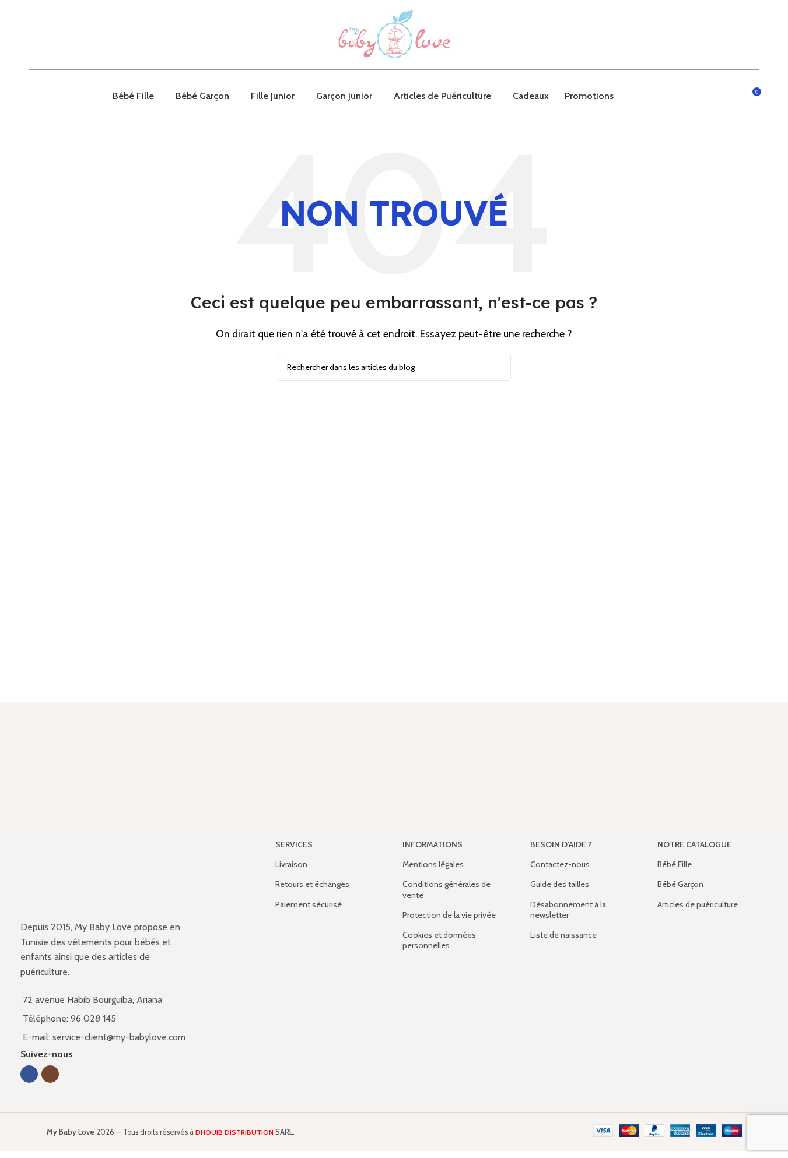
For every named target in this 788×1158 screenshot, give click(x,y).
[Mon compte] (709, 96)
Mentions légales (433, 864)
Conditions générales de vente (446, 889)
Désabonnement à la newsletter (568, 909)
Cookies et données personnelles (439, 940)
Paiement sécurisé (308, 904)
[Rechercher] (730, 96)
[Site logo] (394, 33)
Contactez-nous (560, 864)
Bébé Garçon (680, 884)
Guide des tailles (559, 884)
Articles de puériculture (697, 904)
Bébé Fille (674, 864)
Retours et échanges (312, 884)
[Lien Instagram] (50, 1074)
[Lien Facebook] (29, 1074)
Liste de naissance (563, 935)
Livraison (291, 864)
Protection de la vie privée (449, 915)
